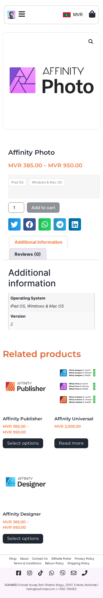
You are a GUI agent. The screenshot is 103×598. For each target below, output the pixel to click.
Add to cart (43, 207)
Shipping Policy (78, 563)
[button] (91, 42)
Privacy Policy (84, 559)
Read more (71, 443)
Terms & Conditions (27, 563)
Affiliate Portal (61, 559)
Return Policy (54, 563)
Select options (23, 443)
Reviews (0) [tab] (28, 254)
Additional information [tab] (38, 242)
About (24, 559)
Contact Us (40, 559)
